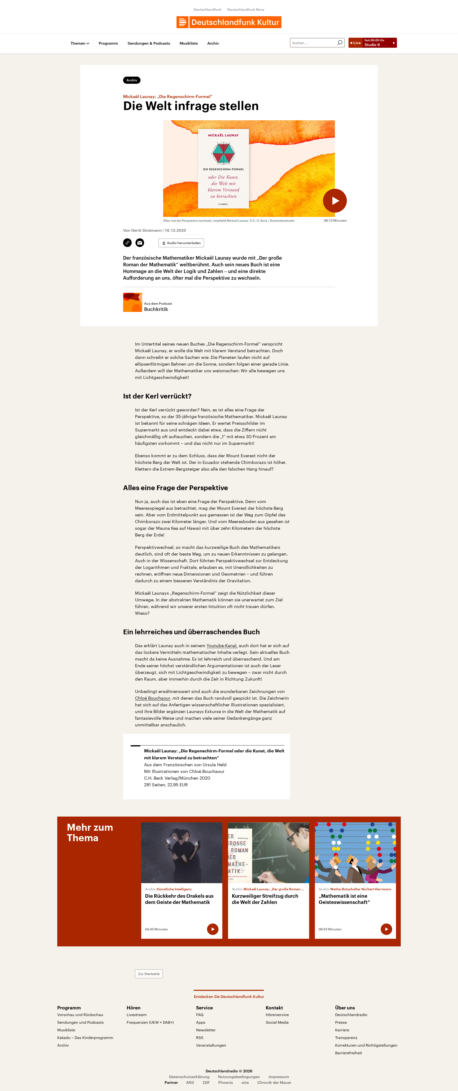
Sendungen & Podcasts (149, 43)
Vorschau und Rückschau (80, 1014)
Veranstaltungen (211, 1045)
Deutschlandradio (351, 1014)
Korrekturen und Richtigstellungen (366, 1045)
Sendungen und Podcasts (80, 1022)
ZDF (206, 1082)
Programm (108, 43)
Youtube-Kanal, (222, 645)
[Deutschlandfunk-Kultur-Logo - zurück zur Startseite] (229, 22)
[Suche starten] (340, 42)
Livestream (137, 1014)
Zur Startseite (149, 974)
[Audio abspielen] (335, 201)
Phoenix (225, 1082)
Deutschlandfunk (208, 9)
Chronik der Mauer (274, 1082)
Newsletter (206, 1030)
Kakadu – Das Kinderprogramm (85, 1037)
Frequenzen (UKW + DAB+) (150, 1022)
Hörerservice (277, 1014)
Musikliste (189, 43)
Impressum (279, 1076)
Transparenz (346, 1037)
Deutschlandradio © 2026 (229, 1071)
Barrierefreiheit (348, 1052)
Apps (200, 1022)
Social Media (277, 1022)
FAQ (199, 1014)
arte (245, 1082)
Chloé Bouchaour (152, 698)
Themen (78, 43)
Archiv (213, 43)
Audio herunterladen (184, 243)
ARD (190, 1082)
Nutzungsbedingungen (239, 1076)
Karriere (342, 1030)
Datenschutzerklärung (189, 1076)
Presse (341, 1022)
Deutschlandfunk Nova (245, 9)
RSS (199, 1037)
